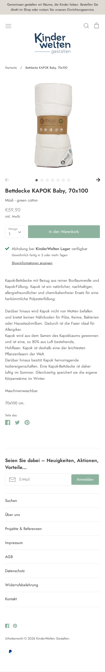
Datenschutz (15, 571)
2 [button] (42, 180)
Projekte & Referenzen (23, 529)
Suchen (11, 500)
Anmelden (85, 479)
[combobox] (14, 231)
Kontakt (11, 599)
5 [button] (58, 180)
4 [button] (52, 180)
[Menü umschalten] (8, 25)
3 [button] (47, 180)
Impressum (14, 543)
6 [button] (63, 180)
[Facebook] (5, 625)
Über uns (12, 514)
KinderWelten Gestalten (52, 638)
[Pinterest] (13, 625)
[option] (52, 125)
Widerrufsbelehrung (21, 585)
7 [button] (69, 180)
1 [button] (36, 180)
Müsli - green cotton (21, 200)
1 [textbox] (9, 234)
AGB (9, 557)
